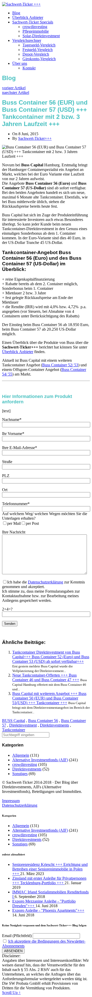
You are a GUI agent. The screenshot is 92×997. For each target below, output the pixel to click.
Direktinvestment (23, 725)
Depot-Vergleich (35, 54)
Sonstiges (20, 773)
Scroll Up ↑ (11, 992)
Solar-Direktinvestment (41, 36)
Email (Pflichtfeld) (17, 935)
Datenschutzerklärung (45, 582)
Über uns (19, 63)
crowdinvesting (34, 26)
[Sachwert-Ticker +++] (21, 4)
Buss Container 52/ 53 (60, 365)
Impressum (11, 801)
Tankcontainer (13, 730)
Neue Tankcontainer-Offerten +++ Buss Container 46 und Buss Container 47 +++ (45, 677)
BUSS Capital (13, 720)
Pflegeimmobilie (35, 31)
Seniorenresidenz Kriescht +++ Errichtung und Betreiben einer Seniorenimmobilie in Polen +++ (50, 869)
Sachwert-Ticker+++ (35, 138)
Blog (16, 13)
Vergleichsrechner (26, 40)
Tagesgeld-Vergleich (38, 45)
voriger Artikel (14, 88)
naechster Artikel (15, 92)
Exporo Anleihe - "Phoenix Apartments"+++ (48, 910)
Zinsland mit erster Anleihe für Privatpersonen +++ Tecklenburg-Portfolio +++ (49, 880)
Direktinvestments (54, 725)
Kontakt (29, 68)
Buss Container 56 (43, 720)
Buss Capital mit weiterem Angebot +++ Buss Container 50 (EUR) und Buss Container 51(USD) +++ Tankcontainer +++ (49, 698)
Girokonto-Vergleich (39, 59)
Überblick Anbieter (27, 17)
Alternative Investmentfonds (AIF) (40, 760)
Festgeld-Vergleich (37, 49)
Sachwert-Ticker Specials (32, 22)
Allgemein (20, 755)
